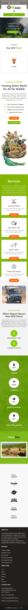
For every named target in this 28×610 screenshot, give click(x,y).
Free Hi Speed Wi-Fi (6, 562)
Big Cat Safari (4, 555)
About (3, 572)
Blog (2, 579)
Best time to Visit (5, 553)
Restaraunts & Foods (6, 560)
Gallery (3, 577)
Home (3, 569)
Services (3, 574)
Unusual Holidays (5, 550)
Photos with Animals (6, 557)
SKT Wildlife (20, 608)
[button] (14, 294)
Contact (3, 581)
